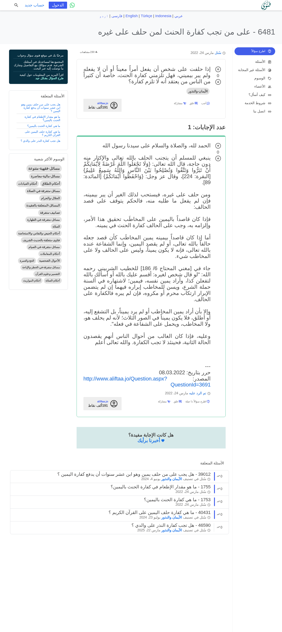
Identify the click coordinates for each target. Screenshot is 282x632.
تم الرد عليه (197, 393)
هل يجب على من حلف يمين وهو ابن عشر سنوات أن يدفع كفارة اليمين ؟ (40, 108)
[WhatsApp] (72, 5)
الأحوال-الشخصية (49, 260)
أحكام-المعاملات (50, 253)
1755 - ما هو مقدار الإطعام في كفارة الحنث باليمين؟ (161, 486)
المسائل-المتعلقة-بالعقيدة (43, 205)
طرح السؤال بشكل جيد (50, 78)
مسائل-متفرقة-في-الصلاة (43, 191)
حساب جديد (34, 5)
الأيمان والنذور (171, 479)
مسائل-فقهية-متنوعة (44, 168)
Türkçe (146, 16)
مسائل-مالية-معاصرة (45, 176)
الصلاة (56, 226)
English (132, 16)
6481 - (186, 31)
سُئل (218, 53)
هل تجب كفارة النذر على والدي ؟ (40, 140)
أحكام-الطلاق (51, 183)
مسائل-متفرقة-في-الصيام (44, 247)
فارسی (116, 16)
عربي (178, 16)
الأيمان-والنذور (198, 91)
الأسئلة (260, 62)
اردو (103, 16)
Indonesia (163, 16)
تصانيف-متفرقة (50, 212)
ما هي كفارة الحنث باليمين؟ (43, 126)
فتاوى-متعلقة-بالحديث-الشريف (41, 240)
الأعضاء (259, 86)
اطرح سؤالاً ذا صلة (195, 401)
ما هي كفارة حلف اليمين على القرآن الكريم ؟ (42, 133)
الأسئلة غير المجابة (251, 70)
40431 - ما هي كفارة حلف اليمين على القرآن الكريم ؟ (160, 512)
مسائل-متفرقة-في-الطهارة (43, 219)
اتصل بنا (259, 111)
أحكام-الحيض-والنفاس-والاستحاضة (39, 233)
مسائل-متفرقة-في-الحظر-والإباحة (41, 267)
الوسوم (259, 78)
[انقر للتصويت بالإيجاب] (218, 69)
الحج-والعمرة (27, 260)
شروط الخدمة (255, 103)
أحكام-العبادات (27, 183)
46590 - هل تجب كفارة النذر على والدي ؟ (171, 525)
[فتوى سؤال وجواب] (266, 5)
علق (192, 103)
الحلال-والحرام (50, 198)
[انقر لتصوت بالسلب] (218, 82)
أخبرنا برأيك (148, 440)
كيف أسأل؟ (257, 95)
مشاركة (178, 103)
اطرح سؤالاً (258, 51)
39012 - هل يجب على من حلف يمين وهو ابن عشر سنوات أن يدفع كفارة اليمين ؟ (134, 474)
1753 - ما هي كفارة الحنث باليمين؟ (177, 499)
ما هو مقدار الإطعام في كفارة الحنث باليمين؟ (42, 118)
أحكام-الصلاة (53, 280)
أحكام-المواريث (32, 280)
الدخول (58, 5)
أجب (203, 103)
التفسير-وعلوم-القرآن (47, 273)
